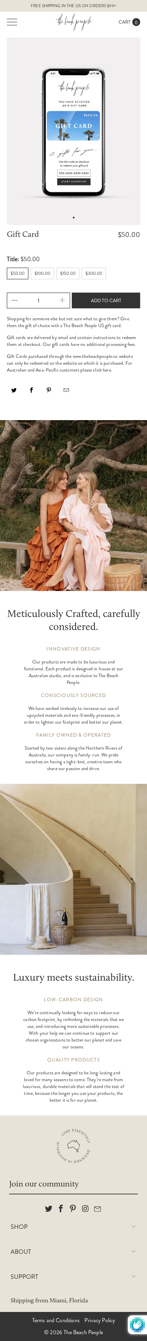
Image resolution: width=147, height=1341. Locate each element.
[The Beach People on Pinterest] (73, 1209)
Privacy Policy (99, 1320)
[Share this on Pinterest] (49, 392)
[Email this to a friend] (66, 392)
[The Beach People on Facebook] (61, 1209)
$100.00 (42, 273)
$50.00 (18, 273)
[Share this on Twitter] (14, 392)
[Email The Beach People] (98, 1209)
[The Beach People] (73, 22)
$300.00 (93, 273)
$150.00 (68, 273)
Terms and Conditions (56, 1320)
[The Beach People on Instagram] (85, 1209)
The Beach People (83, 1332)
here (107, 369)
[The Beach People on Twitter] (49, 1209)
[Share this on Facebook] (31, 392)
